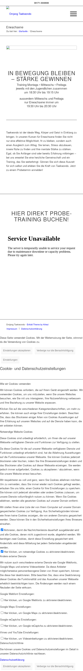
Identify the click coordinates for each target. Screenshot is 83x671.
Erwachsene (14, 27)
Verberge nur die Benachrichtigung (55, 350)
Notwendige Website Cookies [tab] (16, 431)
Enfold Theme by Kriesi (37, 324)
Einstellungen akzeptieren (16, 350)
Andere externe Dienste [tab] (13, 556)
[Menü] (71, 14)
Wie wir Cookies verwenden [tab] (15, 384)
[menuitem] (71, 14)
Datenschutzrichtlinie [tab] (11, 643)
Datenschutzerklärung (12, 659)
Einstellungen (10, 359)
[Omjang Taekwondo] (34, 14)
